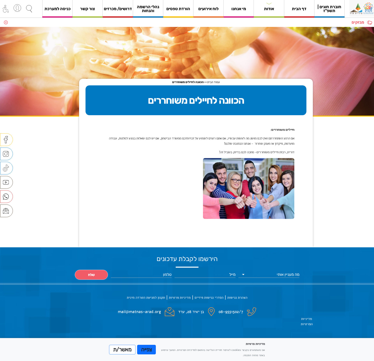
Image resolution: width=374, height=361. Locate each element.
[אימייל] (6, 210)
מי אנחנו (238, 8)
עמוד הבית (213, 82)
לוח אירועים (208, 8)
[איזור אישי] (17, 8)
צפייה (146, 349)
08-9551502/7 (231, 311)
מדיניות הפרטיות (307, 321)
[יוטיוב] (6, 182)
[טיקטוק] (6, 168)
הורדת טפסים (178, 8)
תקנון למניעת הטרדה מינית (146, 297)
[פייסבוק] (6, 139)
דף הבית (299, 8)
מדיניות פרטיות (180, 297)
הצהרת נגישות (237, 297)
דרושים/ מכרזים (118, 8)
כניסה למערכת (57, 8)
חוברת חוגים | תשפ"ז (329, 8)
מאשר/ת (122, 349)
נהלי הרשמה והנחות (148, 8)
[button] (29, 8)
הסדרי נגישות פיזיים (209, 297)
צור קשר (87, 8)
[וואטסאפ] (6, 196)
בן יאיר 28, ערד (191, 311)
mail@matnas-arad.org (139, 311)
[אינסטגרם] (6, 154)
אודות (269, 8)
